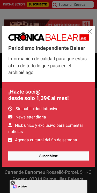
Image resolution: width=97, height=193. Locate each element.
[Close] (90, 31)
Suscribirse (48, 156)
